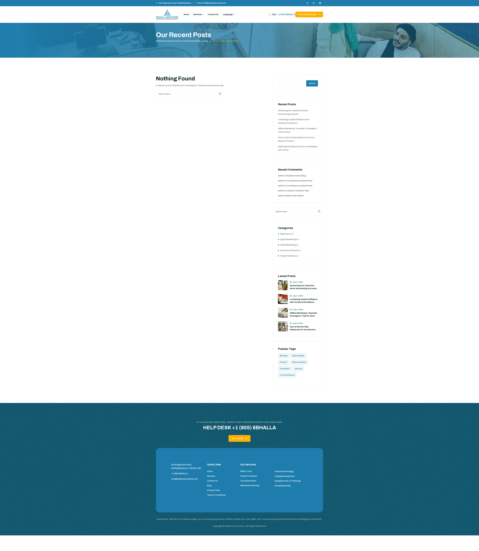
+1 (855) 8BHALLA (286, 14)
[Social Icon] (307, 3)
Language (228, 14)
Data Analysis (298, 356)
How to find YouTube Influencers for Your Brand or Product (303, 329)
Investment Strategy (284, 471)
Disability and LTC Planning (287, 481)
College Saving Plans (285, 476)
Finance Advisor (299, 362)
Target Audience (287, 256)
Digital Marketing (288, 239)
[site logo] (167, 14)
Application (285, 234)
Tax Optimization (248, 481)
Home (186, 14)
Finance (283, 362)
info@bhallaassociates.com (184, 479)
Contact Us (213, 14)
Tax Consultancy (287, 375)
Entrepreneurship (283, 486)
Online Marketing (288, 245)
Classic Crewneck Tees (298, 191)
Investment (285, 369)
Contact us (212, 481)
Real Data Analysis (289, 250)
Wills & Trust (246, 471)
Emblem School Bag (296, 176)
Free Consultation (307, 14)
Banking (283, 356)
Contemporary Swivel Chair (299, 181)
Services (197, 14)
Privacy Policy (213, 490)
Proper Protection (248, 476)
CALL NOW (237, 438)
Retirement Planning (249, 485)
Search (312, 83)
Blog (209, 485)
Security (298, 369)
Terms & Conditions (216, 495)
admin (281, 176)
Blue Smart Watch (295, 196)
